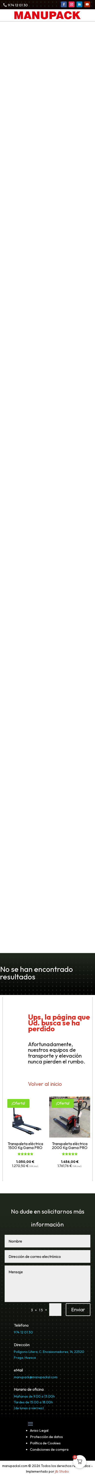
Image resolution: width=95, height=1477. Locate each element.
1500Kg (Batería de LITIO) (42, 296)
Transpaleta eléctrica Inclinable (48, 76)
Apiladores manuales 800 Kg (45, 218)
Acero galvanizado (34, 398)
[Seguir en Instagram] (72, 4)
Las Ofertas (17, 910)
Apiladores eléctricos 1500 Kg (46, 283)
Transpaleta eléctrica (34, 57)
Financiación (18, 917)
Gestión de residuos (29, 359)
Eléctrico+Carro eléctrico (42, 759)
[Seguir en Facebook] (64, 4)
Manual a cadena (33, 784)
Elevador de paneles (33, 847)
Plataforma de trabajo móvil (42, 480)
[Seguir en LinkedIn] (79, 4)
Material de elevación (35, 550)
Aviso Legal (39, 1430)
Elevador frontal (29, 809)
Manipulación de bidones (41, 632)
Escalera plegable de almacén (44, 460)
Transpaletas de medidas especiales (53, 161)
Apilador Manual (29, 199)
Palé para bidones (34, 430)
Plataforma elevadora (35, 524)
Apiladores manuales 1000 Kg (46, 225)
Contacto (14, 936)
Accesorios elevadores (36, 854)
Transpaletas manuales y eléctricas (45, 50)
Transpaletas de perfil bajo (43, 135)
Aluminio (24, 607)
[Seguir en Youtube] (87, 4)
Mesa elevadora (29, 499)
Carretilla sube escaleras (38, 587)
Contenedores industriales (39, 366)
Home (11, 37)
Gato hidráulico (31, 721)
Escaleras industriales (31, 454)
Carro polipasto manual (36, 771)
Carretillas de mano (33, 594)
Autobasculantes (32, 372)
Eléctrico (24, 752)
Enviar (78, 1309)
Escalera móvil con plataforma (44, 467)
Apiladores (19, 192)
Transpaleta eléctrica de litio (45, 83)
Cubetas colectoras (32, 391)
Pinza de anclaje (32, 563)
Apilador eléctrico (31, 263)
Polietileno (26, 411)
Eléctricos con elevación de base (50, 303)
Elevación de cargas (29, 492)
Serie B (22, 822)
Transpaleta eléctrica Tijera (44, 70)
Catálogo (14, 904)
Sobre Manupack (22, 897)
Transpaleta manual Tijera (42, 128)
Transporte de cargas (31, 581)
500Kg (22, 341)
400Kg (22, 335)
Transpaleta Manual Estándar (46, 115)
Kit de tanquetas (32, 683)
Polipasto (21, 739)
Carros (19, 644)
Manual (22, 746)
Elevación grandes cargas (35, 701)
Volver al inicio (45, 1084)
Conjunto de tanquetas (39, 676)
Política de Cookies (45, 1443)
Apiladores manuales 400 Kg (45, 212)
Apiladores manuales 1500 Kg (46, 231)
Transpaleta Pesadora (38, 122)
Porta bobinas (30, 727)
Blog (9, 923)
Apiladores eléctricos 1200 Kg (46, 277)
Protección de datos (46, 1436)
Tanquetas (23, 670)
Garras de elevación (36, 556)
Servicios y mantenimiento (43, 626)
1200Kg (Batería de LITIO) (42, 290)
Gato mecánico (31, 714)
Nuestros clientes (23, 930)
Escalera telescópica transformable (49, 474)
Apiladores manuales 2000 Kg (47, 238)
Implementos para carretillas (42, 619)
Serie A (22, 815)
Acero (21, 600)
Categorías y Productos (30, 44)
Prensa (12, 943)
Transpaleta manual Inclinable (46, 141)
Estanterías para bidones (41, 436)
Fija (19, 531)
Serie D (22, 835)
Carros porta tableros (38, 651)
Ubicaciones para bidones (39, 423)
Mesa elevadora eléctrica (42, 512)
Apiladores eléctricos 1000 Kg (47, 270)
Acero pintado (30, 404)
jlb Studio (62, 1471)
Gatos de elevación (32, 707)
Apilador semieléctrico (36, 328)
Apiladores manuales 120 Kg (45, 205)
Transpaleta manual (32, 108)
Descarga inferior (34, 379)
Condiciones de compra (49, 1449)
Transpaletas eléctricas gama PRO (51, 63)
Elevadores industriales (33, 802)
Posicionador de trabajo (37, 860)
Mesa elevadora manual (40, 506)
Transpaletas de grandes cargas (49, 154)
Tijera (21, 538)
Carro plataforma (34, 658)
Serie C (22, 828)
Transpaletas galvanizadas (43, 148)
